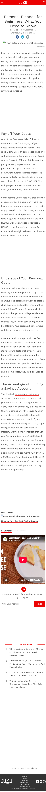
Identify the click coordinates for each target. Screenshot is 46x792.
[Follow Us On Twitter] (40, 781)
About (25, 778)
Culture (16, 531)
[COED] (23, 2)
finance (23, 531)
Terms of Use (25, 784)
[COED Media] (6, 783)
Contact (24, 776)
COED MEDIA (17, 788)
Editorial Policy (25, 786)
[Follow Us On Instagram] (44, 781)
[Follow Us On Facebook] (37, 781)
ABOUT (14, 768)
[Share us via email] (27, 37)
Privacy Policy (24, 782)
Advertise (25, 780)
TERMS (35, 768)
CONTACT (21, 768)
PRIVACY (29, 768)
